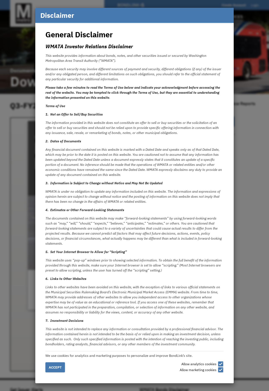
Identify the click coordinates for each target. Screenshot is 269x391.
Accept (55, 367)
